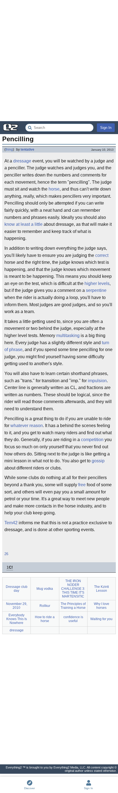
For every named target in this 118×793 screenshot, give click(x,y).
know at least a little (23, 224)
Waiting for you (101, 619)
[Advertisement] (59, 60)
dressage (22, 161)
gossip (98, 460)
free (82, 484)
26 (6, 554)
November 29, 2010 (16, 606)
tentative (27, 149)
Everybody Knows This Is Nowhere (16, 619)
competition (92, 439)
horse (54, 189)
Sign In (105, 128)
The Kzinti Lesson (101, 589)
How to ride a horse (45, 619)
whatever (19, 425)
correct (101, 255)
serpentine (96, 290)
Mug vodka (44, 589)
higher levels (97, 283)
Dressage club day (16, 589)
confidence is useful (73, 619)
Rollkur (45, 606)
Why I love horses (101, 606)
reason (36, 425)
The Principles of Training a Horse (73, 606)
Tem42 (11, 522)
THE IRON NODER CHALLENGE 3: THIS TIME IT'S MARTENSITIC (73, 588)
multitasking (68, 335)
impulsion (97, 380)
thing (9, 149)
